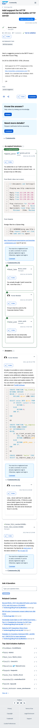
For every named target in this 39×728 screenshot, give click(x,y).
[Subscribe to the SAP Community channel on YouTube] (21, 703)
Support (29, 718)
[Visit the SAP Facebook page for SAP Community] (14, 703)
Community (13, 2)
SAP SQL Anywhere (7, 44)
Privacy (10, 708)
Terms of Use (29, 708)
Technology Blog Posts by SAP (13, 624)
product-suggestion (8, 89)
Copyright (10, 713)
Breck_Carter (12, 27)
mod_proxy (27, 548)
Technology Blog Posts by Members (15, 607)
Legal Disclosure (29, 713)
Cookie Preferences (10, 723)
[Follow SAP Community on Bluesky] (18, 703)
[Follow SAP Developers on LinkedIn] (24, 703)
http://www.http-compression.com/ (16, 71)
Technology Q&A (8, 7)
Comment (32, 97)
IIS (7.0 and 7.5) (23, 551)
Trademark (10, 718)
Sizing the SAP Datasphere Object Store (14, 628)
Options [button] (35, 19)
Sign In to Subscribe (26, 19)
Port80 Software (19, 385)
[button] (3, 36)
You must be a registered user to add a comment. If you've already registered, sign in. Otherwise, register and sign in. (18, 252)
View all (4, 693)
